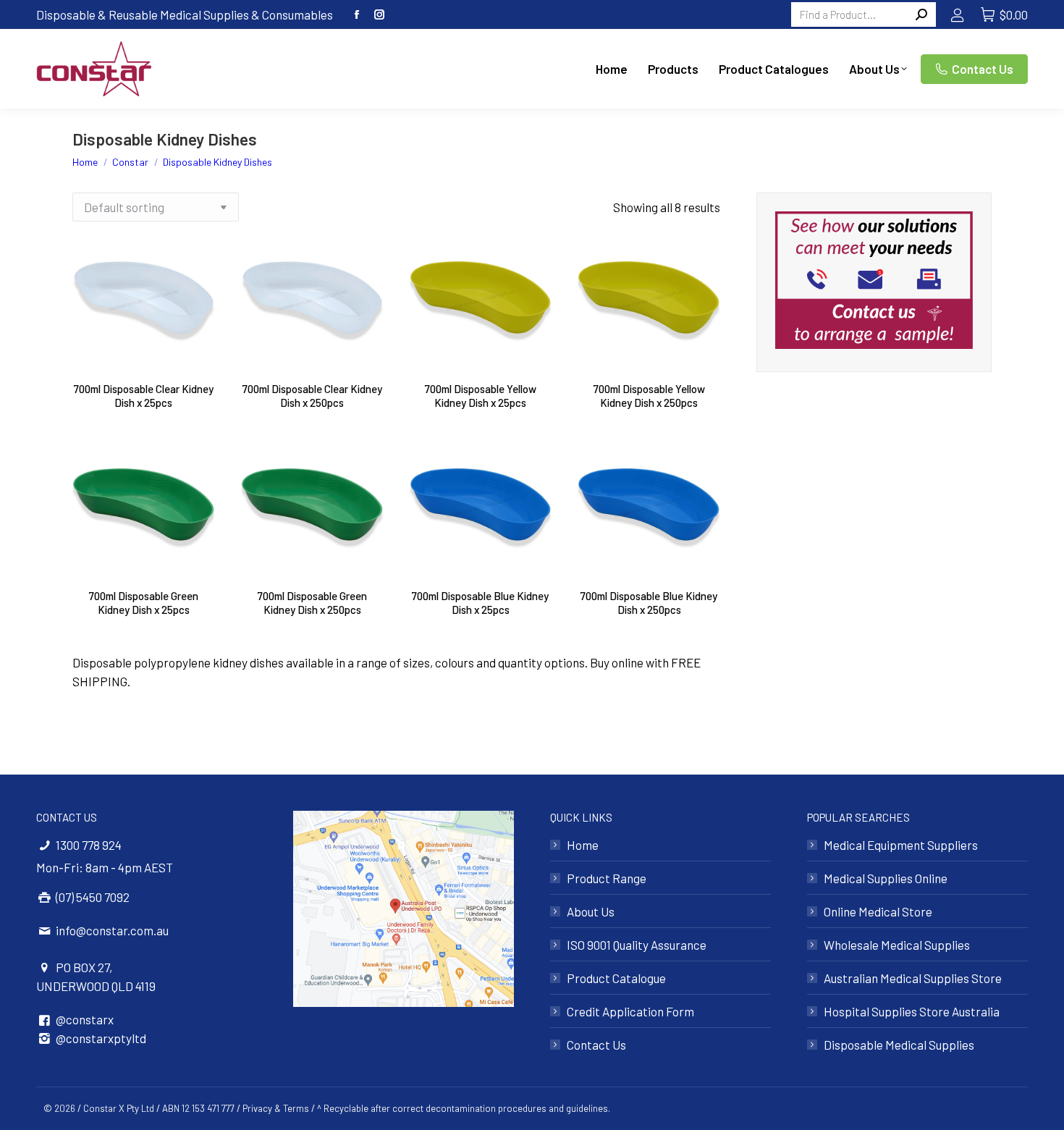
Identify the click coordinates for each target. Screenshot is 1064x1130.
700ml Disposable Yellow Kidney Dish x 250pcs (649, 395)
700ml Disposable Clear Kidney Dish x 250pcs (312, 395)
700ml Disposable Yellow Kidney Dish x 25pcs (480, 395)
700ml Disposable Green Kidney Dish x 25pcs (143, 602)
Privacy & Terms (275, 1108)
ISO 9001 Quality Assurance (636, 944)
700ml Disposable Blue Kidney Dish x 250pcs (648, 602)
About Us (591, 911)
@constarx (85, 1019)
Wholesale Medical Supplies (897, 944)
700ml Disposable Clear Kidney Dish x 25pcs (144, 395)
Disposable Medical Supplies (899, 1044)
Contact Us (596, 1044)
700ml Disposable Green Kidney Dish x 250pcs (312, 602)
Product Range (606, 878)
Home (583, 845)
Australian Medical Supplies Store (913, 978)
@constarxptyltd (101, 1038)
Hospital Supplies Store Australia (912, 1011)
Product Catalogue (616, 978)
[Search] (921, 14)
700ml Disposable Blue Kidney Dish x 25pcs (480, 602)
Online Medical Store (878, 911)
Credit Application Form (630, 1011)
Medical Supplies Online (885, 878)
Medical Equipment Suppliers (901, 845)
